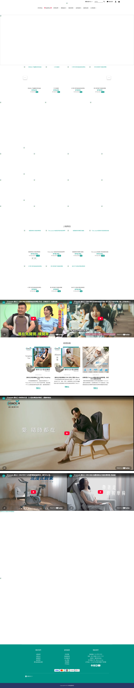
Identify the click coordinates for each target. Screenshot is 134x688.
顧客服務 (78, 8)
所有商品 (40, 8)
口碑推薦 (92, 8)
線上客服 (67, 660)
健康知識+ (86, 8)
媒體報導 (38, 658)
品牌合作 (38, 656)
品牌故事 (38, 654)
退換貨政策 (67, 656)
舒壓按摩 (55, 8)
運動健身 (63, 8)
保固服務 (67, 662)
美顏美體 (70, 8)
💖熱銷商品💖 (48, 8)
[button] (33, 318)
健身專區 (38, 660)
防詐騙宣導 (67, 658)
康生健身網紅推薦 (38, 662)
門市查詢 (67, 664)
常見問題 (67, 654)
